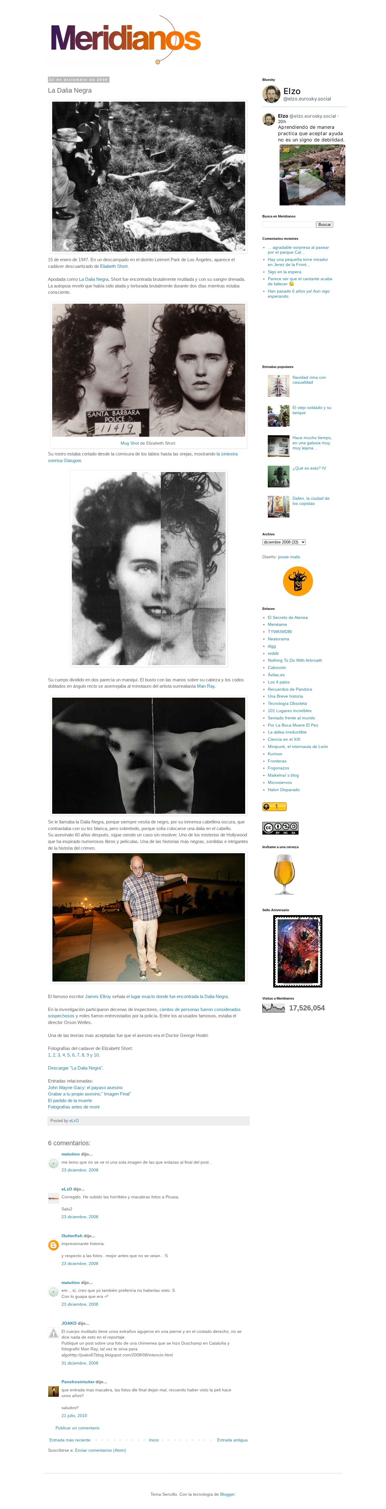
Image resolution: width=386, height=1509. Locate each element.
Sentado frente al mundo (291, 717)
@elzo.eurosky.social (307, 99)
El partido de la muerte (70, 1100)
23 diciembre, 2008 (80, 1170)
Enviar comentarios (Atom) (100, 1450)
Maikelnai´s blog (283, 775)
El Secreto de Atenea (288, 617)
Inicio (154, 1440)
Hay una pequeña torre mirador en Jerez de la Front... (298, 262)
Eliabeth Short (114, 266)
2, (54, 1054)
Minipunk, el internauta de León (298, 746)
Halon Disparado (284, 789)
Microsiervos (280, 782)
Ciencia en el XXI (284, 739)
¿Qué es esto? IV (309, 468)
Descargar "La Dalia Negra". (75, 1067)
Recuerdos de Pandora (290, 689)
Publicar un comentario (77, 1427)
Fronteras (277, 761)
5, (69, 1054)
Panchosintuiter (78, 1381)
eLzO (67, 1189)
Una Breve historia (285, 696)
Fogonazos (278, 768)
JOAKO (69, 1323)
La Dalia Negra (93, 279)
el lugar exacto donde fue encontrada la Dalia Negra (177, 996)
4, (64, 1054)
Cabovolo (277, 667)
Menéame (277, 624)
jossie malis (289, 556)
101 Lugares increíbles (290, 710)
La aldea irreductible (287, 732)
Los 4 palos (279, 682)
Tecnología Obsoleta (287, 703)
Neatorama (278, 638)
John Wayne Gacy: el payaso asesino (85, 1087)
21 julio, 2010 (74, 1415)
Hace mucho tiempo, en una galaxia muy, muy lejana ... (312, 442)
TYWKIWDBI (280, 631)
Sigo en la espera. (285, 271)
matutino (71, 1154)
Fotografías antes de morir (74, 1106)
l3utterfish (72, 1235)
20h (282, 121)
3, (59, 1054)
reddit (273, 653)
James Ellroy (98, 996)
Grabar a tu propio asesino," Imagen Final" (89, 1093)
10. (97, 1054)
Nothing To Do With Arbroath (295, 660)
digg (272, 646)
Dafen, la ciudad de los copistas (311, 501)
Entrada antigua (232, 1440)
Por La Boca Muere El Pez (293, 725)
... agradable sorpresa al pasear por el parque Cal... (298, 250)
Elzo (292, 91)
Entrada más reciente (69, 1440)
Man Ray (206, 686)
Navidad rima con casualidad (309, 380)
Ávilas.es (276, 674)
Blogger (227, 1494)
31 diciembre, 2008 (80, 1363)
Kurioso (275, 753)
